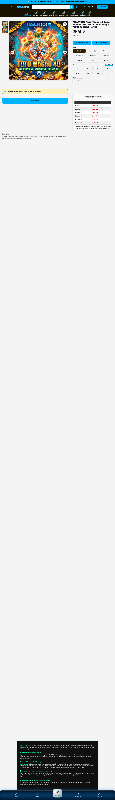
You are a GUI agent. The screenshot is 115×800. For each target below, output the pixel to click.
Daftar (57, 795)
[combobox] (51, 7)
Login (37, 796)
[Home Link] (23, 7)
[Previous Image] (12, 52)
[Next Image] (65, 52)
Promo (16, 796)
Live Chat (99, 796)
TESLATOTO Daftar (82, 42)
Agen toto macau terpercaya (29, 755)
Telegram (78, 796)
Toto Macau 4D (25, 764)
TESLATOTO (35, 100)
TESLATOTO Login (101, 42)
